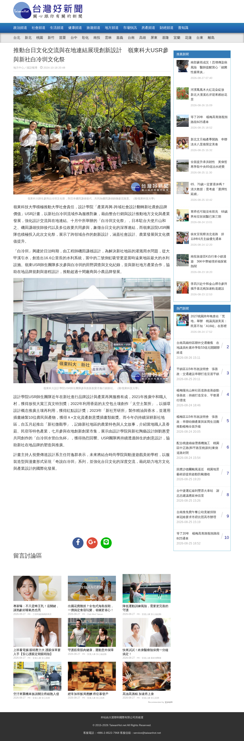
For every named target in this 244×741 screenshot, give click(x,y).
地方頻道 (112, 28)
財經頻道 (166, 28)
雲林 (108, 38)
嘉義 (119, 38)
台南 (131, 38)
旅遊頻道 (93, 28)
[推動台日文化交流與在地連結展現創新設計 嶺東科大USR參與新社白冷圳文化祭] (78, 543)
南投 (96, 38)
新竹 (51, 38)
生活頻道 (57, 28)
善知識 (183, 28)
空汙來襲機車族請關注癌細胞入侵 (36, 694)
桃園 (39, 38)
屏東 (154, 38)
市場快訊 (130, 28)
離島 (211, 38)
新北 (28, 38)
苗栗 (62, 38)
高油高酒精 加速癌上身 (138, 694)
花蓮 (188, 38)
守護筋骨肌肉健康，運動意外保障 (91, 650)
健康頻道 (75, 28)
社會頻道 (38, 28)
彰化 (85, 38)
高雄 (142, 38)
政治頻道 (20, 28)
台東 (199, 38)
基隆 (165, 38)
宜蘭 (176, 38)
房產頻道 (148, 28)
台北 (16, 38)
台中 (74, 38)
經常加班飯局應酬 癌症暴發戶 (88, 694)
